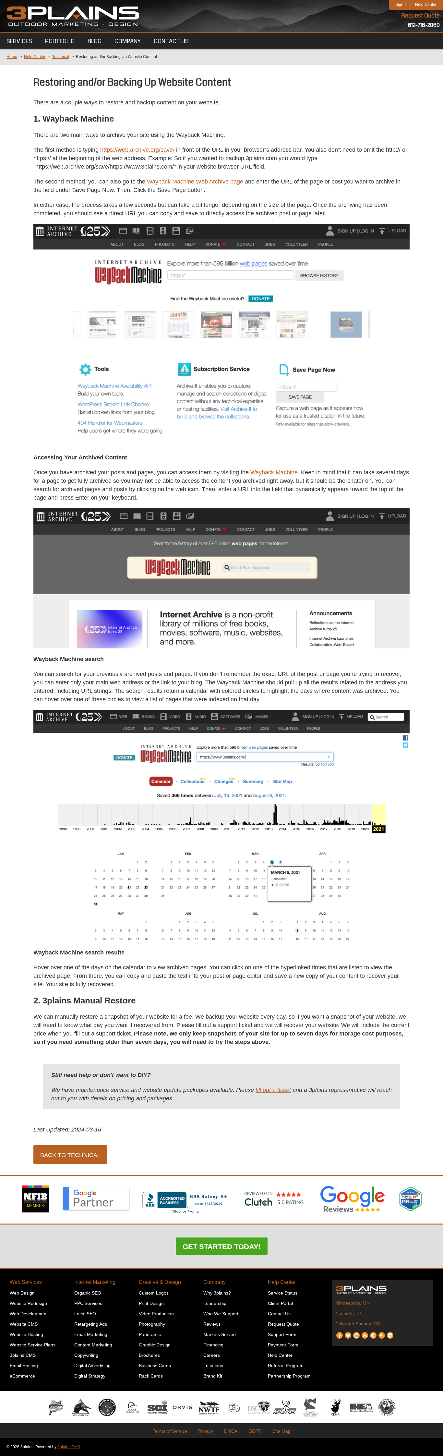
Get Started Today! (222, 1247)
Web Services (26, 1282)
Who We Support (220, 1313)
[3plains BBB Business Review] (185, 1213)
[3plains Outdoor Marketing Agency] (382, 1289)
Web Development (29, 1313)
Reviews (212, 1324)
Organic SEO (87, 1293)
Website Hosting (26, 1334)
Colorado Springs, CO (357, 1323)
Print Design (151, 1303)
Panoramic (150, 1334)
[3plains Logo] (73, 16)
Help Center (426, 4)
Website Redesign (28, 1303)
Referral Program (286, 1365)
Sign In (401, 4)
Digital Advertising (92, 1365)
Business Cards (155, 1365)
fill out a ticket (273, 1090)
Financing (213, 1344)
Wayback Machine (274, 472)
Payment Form (283, 1344)
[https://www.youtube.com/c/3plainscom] (365, 1333)
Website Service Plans (32, 1344)
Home (11, 56)
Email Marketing (90, 1334)
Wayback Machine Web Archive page (195, 181)
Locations (213, 1365)
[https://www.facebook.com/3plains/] (339, 1333)
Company (214, 1282)
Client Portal (280, 1303)
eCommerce (22, 1376)
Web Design (22, 1293)
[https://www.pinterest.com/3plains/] (381, 1333)
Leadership (214, 1303)
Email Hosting (24, 1365)
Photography (152, 1324)
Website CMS (24, 1324)
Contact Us (279, 1313)
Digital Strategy (89, 1376)
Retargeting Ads (90, 1324)
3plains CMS (23, 1355)
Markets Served (219, 1334)
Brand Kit (212, 1376)
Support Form (282, 1334)
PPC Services (88, 1303)
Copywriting (86, 1355)
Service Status (282, 1293)
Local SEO (85, 1313)
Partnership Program (289, 1376)
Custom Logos (154, 1293)
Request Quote (420, 15)
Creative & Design (160, 1282)
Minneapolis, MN (352, 1303)
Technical (60, 56)
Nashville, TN (349, 1313)
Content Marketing (93, 1344)
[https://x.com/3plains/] (348, 1333)
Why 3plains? (217, 1293)
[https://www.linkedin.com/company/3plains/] (356, 1333)
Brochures (149, 1355)
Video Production (156, 1313)
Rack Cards (151, 1376)
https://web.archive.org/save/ (137, 150)
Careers (211, 1355)
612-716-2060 (424, 25)
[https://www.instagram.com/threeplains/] (373, 1333)
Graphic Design (155, 1344)
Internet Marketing (94, 1282)
